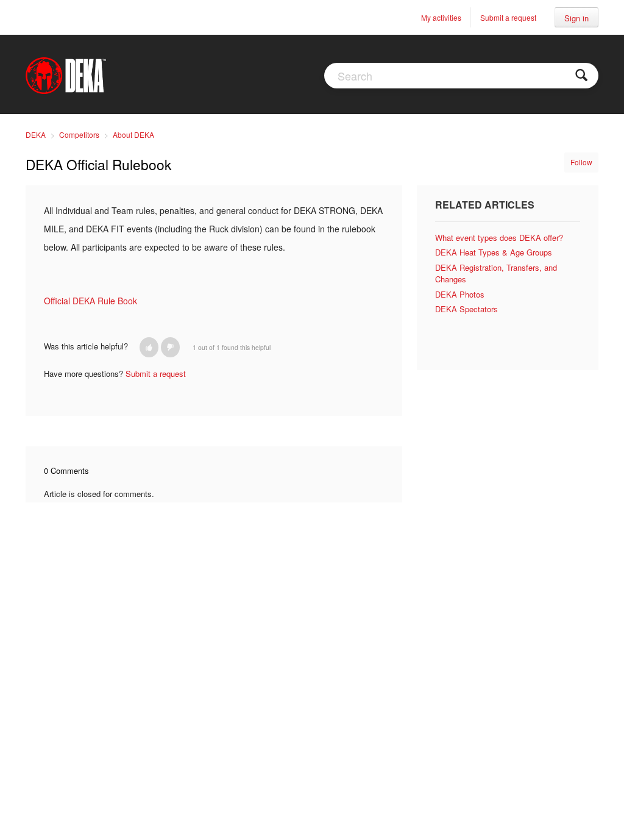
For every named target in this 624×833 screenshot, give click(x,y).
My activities (441, 17)
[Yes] (149, 347)
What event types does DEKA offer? (499, 237)
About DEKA (133, 134)
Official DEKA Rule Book (90, 301)
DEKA (36, 134)
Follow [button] (581, 162)
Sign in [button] (576, 18)
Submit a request (508, 17)
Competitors (79, 134)
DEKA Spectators (466, 309)
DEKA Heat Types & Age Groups (493, 252)
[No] (170, 347)
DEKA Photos (459, 294)
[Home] (66, 74)
